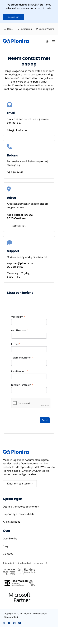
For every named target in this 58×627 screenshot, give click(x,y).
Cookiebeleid (11, 616)
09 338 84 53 (15, 172)
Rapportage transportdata (18, 514)
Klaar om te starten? (20, 483)
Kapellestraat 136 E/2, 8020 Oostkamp (20, 216)
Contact (8, 553)
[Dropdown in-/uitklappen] (47, 41)
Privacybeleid (40, 613)
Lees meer (13, 17)
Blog (5, 546)
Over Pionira (10, 538)
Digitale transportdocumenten (21, 506)
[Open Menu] (53, 41)
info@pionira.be (17, 130)
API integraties (11, 521)
